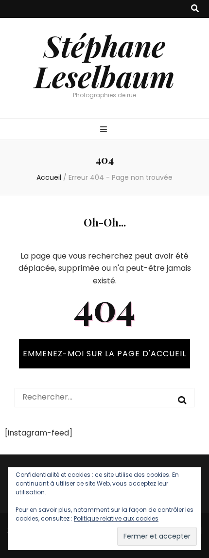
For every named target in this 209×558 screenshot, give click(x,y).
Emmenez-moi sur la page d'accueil (104, 353)
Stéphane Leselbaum (104, 60)
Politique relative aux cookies (116, 518)
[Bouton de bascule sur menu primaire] (104, 130)
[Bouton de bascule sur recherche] (195, 9)
